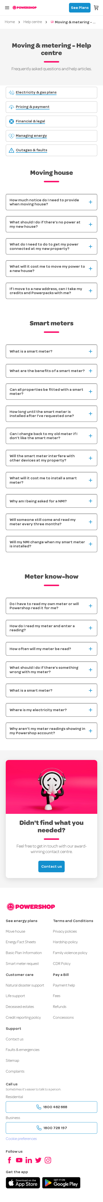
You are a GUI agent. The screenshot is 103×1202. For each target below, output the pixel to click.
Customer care (20, 974)
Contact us (51, 866)
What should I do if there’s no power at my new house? (45, 224)
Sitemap (12, 1061)
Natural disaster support (25, 985)
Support (13, 1028)
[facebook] (9, 1160)
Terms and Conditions (73, 920)
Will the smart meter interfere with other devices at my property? (42, 458)
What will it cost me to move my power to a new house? (47, 268)
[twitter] (38, 1160)
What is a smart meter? (31, 351)
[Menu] (7, 8)
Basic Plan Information (24, 953)
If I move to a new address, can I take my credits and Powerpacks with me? (46, 291)
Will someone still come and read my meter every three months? (43, 521)
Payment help (64, 985)
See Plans (80, 7)
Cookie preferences (21, 1139)
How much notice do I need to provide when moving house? (44, 202)
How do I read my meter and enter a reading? (42, 628)
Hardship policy (65, 942)
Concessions (63, 1017)
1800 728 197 (55, 1127)
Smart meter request (22, 964)
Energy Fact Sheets (21, 942)
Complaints (15, 1071)
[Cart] (96, 8)
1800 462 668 (55, 1106)
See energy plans (21, 920)
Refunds (59, 1007)
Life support (15, 996)
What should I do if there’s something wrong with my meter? (44, 669)
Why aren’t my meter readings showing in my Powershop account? (47, 730)
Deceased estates (20, 1007)
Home (10, 22)
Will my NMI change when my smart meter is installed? (47, 544)
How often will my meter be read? (40, 648)
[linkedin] (29, 1160)
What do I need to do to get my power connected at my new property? (44, 246)
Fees (56, 996)
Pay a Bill (61, 974)
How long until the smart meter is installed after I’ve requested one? (42, 413)
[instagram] (48, 1160)
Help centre (32, 22)
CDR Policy (61, 964)
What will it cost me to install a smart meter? (43, 480)
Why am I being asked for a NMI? (38, 501)
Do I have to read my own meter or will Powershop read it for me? (44, 606)
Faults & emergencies (23, 1050)
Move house (15, 931)
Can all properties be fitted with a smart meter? (46, 391)
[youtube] (19, 1160)
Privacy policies (65, 931)
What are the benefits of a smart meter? (47, 370)
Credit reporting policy (23, 1017)
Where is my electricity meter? (38, 709)
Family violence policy (70, 953)
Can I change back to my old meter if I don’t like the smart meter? (43, 436)
